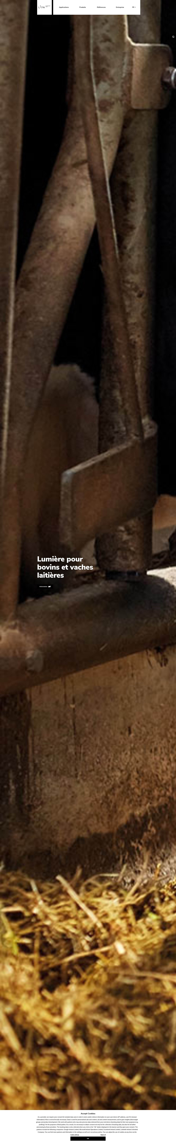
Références (101, 7)
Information (43, 585)
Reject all (103, 1135)
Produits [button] (82, 7)
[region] (88, 1126)
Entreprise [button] (120, 7)
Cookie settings (74, 1135)
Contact (173, 37)
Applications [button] (64, 7)
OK (88, 1139)
